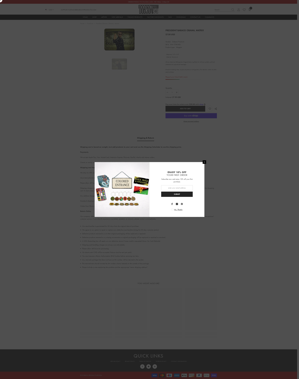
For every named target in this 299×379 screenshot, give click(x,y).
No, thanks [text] (178, 210)
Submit (177, 194)
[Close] (204, 162)
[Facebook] (172, 204)
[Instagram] (176, 204)
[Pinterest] (181, 204)
